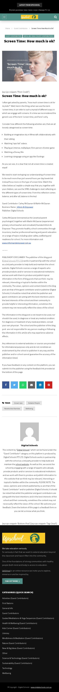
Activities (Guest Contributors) (15, 598)
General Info (7, 608)
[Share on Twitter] (14, 385)
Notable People (34, 403)
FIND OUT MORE (12, 581)
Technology (7, 668)
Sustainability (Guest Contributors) (17, 663)
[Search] (55, 17)
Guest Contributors (20, 28)
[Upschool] (29, 17)
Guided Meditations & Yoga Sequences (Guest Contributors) (28, 618)
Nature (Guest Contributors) (14, 643)
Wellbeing (29, 408)
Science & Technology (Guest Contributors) (20, 658)
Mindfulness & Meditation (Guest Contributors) (22, 638)
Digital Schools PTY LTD (12, 260)
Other (4, 653)
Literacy (5, 633)
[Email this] (31, 385)
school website (22, 464)
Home (7, 28)
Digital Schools (29, 445)
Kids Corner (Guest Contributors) (16, 628)
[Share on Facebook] (5, 385)
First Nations (7, 603)
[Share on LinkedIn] (40, 385)
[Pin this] (48, 385)
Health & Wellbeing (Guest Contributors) (19, 623)
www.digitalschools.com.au (41, 687)
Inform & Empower (24, 206)
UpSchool (6, 570)
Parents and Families (12, 408)
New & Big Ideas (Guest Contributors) (38, 36)
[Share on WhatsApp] (22, 385)
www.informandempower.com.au (16, 242)
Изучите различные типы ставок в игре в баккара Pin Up (29, 10)
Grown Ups (18, 403)
